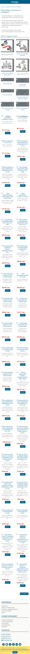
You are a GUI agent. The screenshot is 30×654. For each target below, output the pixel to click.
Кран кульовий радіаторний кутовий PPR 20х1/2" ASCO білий (22, 176)
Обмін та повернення (8, 607)
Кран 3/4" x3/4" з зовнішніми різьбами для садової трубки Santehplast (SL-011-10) (22, 493)
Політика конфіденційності (10, 609)
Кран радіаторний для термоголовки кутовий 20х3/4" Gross (22, 254)
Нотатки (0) (5, 623)
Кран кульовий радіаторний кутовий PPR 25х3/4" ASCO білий (7, 229)
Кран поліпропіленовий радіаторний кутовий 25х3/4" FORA (7, 202)
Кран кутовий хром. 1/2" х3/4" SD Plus (22, 120)
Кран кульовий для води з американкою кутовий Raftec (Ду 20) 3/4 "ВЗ (22, 410)
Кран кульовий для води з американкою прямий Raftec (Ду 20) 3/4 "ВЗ (7, 410)
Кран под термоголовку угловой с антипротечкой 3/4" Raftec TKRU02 (22, 383)
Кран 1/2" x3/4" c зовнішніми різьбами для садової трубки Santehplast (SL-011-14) (22, 465)
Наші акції (5, 606)
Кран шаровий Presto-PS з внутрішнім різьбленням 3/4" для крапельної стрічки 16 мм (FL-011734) (22, 577)
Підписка (4, 626)
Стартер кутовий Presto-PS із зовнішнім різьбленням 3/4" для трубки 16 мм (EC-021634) (7, 466)
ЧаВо (3, 612)
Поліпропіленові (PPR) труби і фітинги (7, 73)
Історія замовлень (7, 621)
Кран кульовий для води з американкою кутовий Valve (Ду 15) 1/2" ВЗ (22, 150)
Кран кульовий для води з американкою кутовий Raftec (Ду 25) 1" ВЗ (7, 436)
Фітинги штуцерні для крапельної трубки (22, 97)
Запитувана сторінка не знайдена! (13, 6)
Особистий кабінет (7, 620)
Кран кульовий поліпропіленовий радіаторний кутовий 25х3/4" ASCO (22, 229)
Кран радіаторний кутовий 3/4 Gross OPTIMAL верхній (7, 280)
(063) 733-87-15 (7, 636)
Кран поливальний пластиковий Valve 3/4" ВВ (7, 517)
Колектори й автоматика (22, 85)
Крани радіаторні (7, 83)
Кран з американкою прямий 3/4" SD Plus (22, 279)
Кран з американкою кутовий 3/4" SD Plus (7, 122)
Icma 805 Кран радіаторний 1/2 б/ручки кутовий (22, 305)
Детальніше (25, 649)
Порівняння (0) (6, 625)
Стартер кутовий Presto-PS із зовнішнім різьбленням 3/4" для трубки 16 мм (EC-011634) (22, 438)
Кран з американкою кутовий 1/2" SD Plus (22, 199)
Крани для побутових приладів (22, 54)
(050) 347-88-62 (7, 634)
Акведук (14, 2)
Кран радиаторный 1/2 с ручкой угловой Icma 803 (7, 354)
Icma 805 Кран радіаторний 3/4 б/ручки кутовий (22, 330)
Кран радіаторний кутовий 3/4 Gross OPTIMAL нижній (7, 305)
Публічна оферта (7, 611)
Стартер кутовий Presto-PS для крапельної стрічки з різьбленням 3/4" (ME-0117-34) (7, 494)
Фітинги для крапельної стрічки (22, 109)
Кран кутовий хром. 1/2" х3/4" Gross (7, 145)
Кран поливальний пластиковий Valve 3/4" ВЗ (22, 517)
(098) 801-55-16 (7, 638)
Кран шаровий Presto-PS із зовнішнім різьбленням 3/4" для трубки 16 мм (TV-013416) (7, 546)
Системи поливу (7, 94)
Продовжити (24, 593)
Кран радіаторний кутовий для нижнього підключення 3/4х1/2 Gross (7, 257)
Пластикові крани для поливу (7, 109)
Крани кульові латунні (7, 54)
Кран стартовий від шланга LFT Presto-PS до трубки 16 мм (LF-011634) (7, 573)
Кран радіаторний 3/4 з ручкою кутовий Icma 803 (22, 354)
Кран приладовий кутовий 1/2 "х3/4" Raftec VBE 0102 (7, 330)
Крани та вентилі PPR (22, 74)
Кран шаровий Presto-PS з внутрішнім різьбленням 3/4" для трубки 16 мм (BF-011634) (22, 548)
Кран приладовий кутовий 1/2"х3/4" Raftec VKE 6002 (7, 379)
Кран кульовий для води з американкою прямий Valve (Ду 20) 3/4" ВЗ (7, 176)
